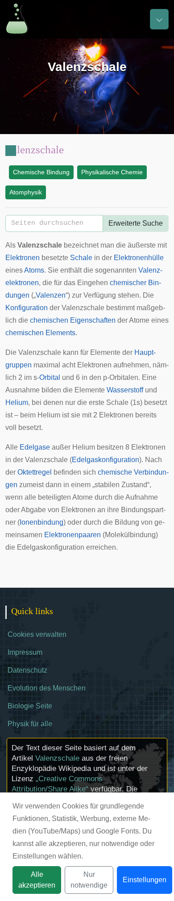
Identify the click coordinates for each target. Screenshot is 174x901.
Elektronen (22, 257)
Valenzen (51, 295)
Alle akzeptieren (36, 880)
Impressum (25, 652)
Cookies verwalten (37, 634)
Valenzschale (57, 758)
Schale (81, 257)
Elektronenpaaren (72, 535)
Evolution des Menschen (47, 688)
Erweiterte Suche (135, 223)
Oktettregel (34, 472)
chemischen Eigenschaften (73, 320)
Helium (16, 402)
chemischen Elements (40, 333)
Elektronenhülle (139, 257)
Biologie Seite (30, 706)
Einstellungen (144, 880)
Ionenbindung (41, 522)
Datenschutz (27, 670)
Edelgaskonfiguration (105, 459)
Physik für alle (30, 724)
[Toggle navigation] (159, 19)
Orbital (49, 377)
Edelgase (35, 447)
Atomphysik (25, 192)
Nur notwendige (89, 880)
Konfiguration (26, 308)
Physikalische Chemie (112, 172)
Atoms (34, 270)
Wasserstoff (125, 390)
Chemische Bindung (41, 172)
